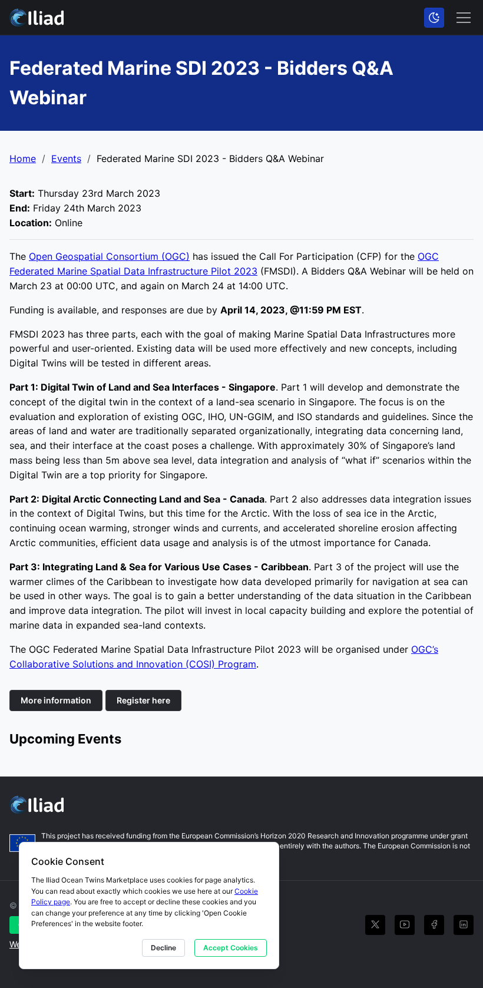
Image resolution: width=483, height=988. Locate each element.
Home (22, 158)
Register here (143, 700)
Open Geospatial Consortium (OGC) (109, 256)
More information (56, 700)
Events (66, 158)
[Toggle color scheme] (434, 18)
